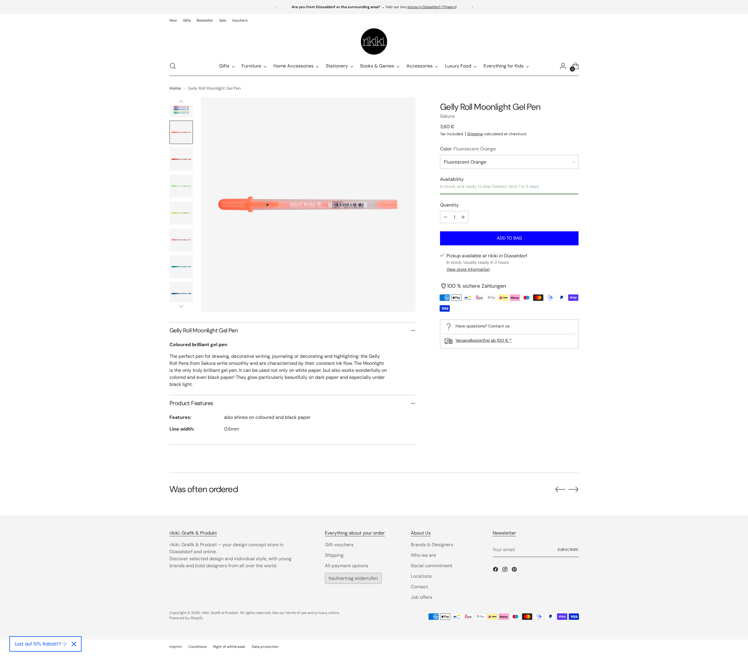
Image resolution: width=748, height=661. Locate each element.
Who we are (423, 555)
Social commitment (431, 566)
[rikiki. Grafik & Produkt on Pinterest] (514, 570)
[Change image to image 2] (181, 132)
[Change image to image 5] (181, 213)
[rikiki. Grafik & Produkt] (374, 41)
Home (175, 88)
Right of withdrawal (229, 646)
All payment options (346, 566)
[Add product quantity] (463, 217)
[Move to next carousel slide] (574, 489)
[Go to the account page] (563, 66)
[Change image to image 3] (181, 159)
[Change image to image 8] (181, 293)
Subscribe (568, 549)
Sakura (447, 116)
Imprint (175, 646)
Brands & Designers (432, 545)
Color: (468, 149)
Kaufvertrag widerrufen (353, 578)
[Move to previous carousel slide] (560, 490)
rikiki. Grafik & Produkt (219, 612)
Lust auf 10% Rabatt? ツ (41, 644)
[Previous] (275, 7)
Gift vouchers (339, 545)
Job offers (421, 597)
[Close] (74, 644)
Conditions (197, 646)
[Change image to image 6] (181, 239)
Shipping (475, 133)
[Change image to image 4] (181, 186)
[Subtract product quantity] (445, 217)
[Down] (181, 306)
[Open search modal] (173, 66)
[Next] (472, 7)
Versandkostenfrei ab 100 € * (484, 340)
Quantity (449, 205)
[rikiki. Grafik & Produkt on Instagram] (505, 570)
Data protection (265, 646)
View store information (468, 269)
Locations (421, 576)
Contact (419, 587)
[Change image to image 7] (181, 266)
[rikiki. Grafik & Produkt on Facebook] (496, 570)
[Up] (181, 101)
